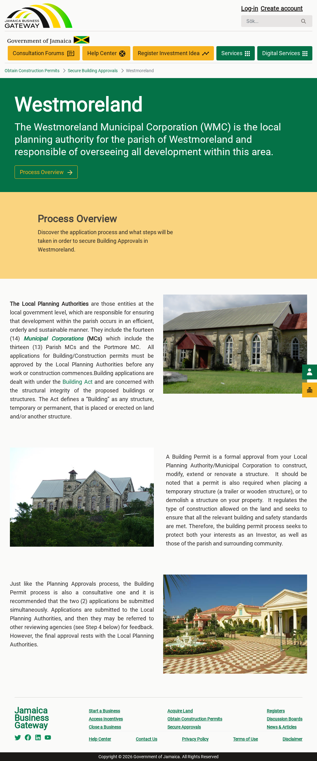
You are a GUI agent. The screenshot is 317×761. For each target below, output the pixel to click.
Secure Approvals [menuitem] (184, 726)
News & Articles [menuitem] (282, 726)
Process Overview (42, 172)
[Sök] (303, 21)
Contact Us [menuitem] (146, 739)
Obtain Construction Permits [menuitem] (194, 718)
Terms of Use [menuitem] (245, 739)
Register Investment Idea (169, 53)
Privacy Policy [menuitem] (195, 739)
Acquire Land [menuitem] (180, 710)
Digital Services (281, 53)
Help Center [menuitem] (100, 739)
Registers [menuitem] (276, 710)
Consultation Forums (38, 53)
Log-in (249, 8)
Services (231, 53)
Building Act (77, 381)
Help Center (102, 53)
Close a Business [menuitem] (105, 726)
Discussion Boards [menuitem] (284, 718)
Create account (282, 8)
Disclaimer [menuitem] (292, 739)
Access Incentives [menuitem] (106, 718)
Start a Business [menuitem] (104, 710)
